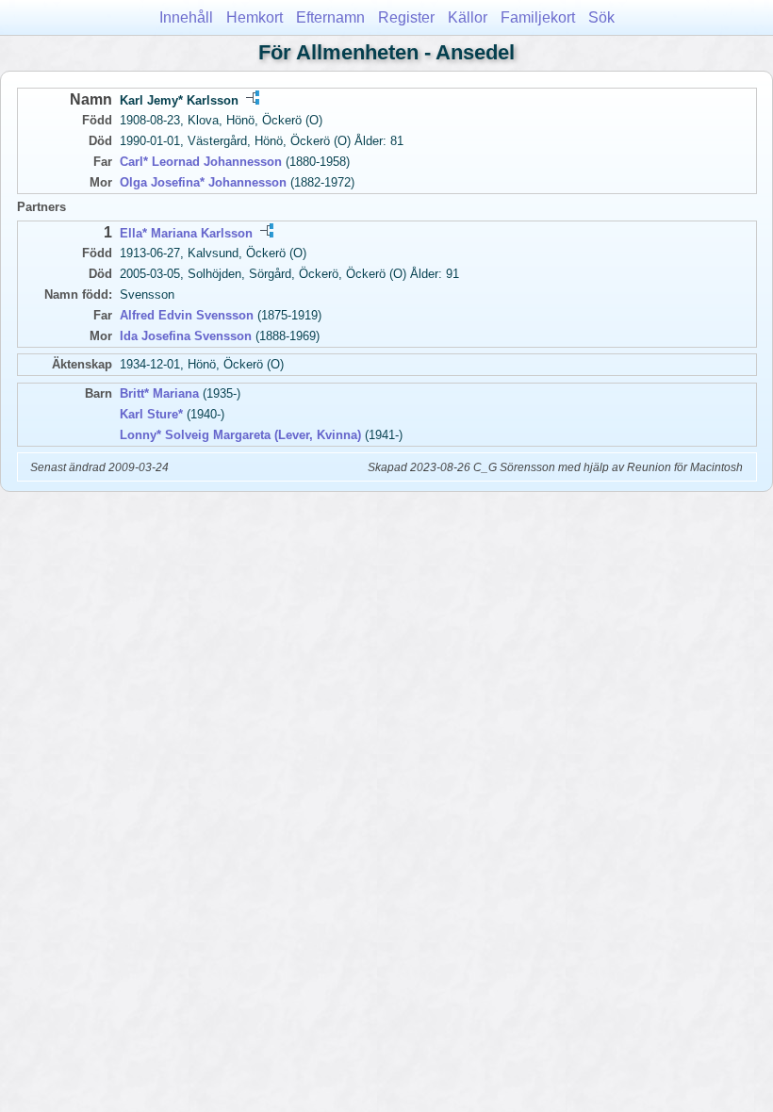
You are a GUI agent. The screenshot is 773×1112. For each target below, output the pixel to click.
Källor (467, 17)
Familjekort (538, 17)
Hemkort (254, 17)
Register (406, 17)
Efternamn (330, 17)
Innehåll (186, 17)
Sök (601, 17)
